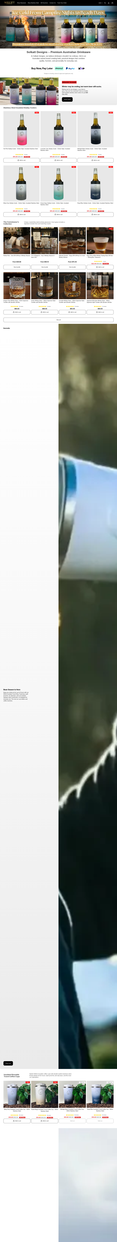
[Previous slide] (6, 145)
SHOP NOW (67, 99)
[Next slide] (37, 145)
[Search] (105, 3)
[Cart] (112, 3)
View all (58, 319)
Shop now (8, 1063)
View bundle (17, 267)
